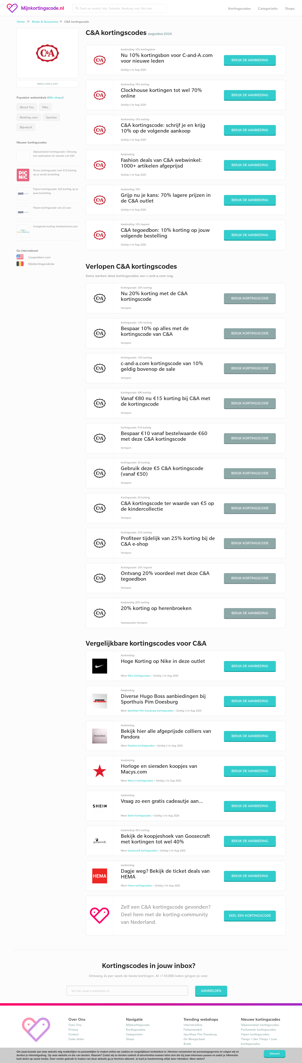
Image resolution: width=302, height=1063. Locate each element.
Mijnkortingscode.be (41, 264)
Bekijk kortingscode (249, 298)
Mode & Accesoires (45, 21)
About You (27, 107)
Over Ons (74, 1025)
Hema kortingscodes (140, 885)
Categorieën (268, 8)
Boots (187, 1044)
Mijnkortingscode (138, 1025)
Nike (45, 107)
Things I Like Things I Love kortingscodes (259, 1041)
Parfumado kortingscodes (258, 1029)
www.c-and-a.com (47, 83)
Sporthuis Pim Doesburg (200, 1034)
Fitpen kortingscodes (255, 1034)
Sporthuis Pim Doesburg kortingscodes (150, 710)
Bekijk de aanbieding (249, 60)
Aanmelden (211, 990)
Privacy (73, 1029)
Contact (73, 1034)
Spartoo (51, 117)
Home (21, 21)
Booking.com (29, 117)
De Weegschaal (194, 1039)
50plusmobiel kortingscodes (260, 1025)
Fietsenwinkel (193, 1029)
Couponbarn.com (39, 257)
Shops (290, 8)
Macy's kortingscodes (140, 780)
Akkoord (275, 1053)
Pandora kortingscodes (141, 745)
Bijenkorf (26, 127)
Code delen (76, 1039)
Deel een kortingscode (250, 915)
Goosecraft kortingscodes (142, 850)
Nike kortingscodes (139, 675)
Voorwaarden (128, 622)
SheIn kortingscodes (139, 815)
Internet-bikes (193, 1025)
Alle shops (55, 97)
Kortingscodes (239, 8)
